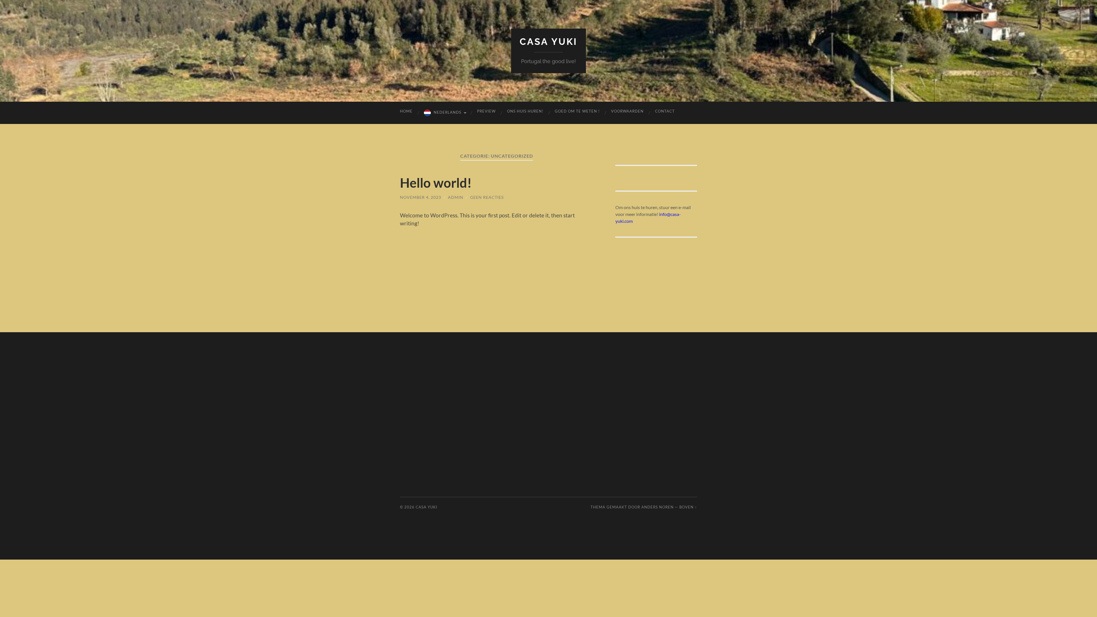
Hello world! (436, 183)
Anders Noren (657, 507)
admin (455, 197)
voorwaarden (627, 111)
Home (406, 111)
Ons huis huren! (525, 111)
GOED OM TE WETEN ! (577, 111)
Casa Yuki (548, 41)
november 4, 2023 (420, 197)
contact (665, 111)
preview (486, 111)
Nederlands (447, 112)
